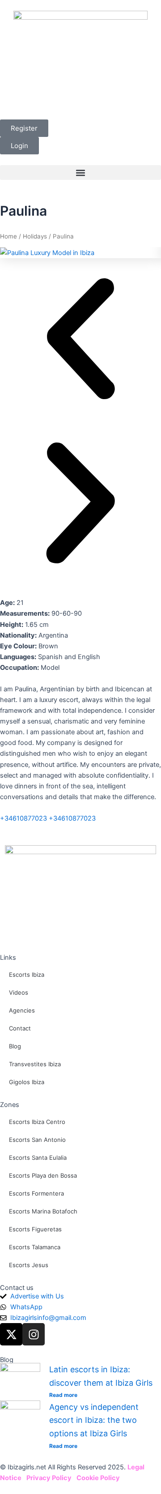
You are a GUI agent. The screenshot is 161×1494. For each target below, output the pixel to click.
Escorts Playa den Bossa (43, 1175)
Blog (15, 1046)
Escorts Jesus (28, 1264)
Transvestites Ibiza (35, 1064)
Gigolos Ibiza (26, 1081)
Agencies (22, 1010)
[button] (80, 172)
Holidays (35, 236)
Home (8, 236)
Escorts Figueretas (35, 1229)
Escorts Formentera (36, 1193)
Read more (63, 1395)
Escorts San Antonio (37, 1139)
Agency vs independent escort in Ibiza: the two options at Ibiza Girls (94, 1420)
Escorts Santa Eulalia (38, 1157)
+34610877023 (23, 818)
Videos (18, 992)
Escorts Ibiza (26, 974)
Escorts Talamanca (34, 1247)
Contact (20, 1028)
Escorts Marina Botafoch (43, 1211)
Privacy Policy (49, 1478)
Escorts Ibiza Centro (37, 1121)
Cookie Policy (98, 1478)
